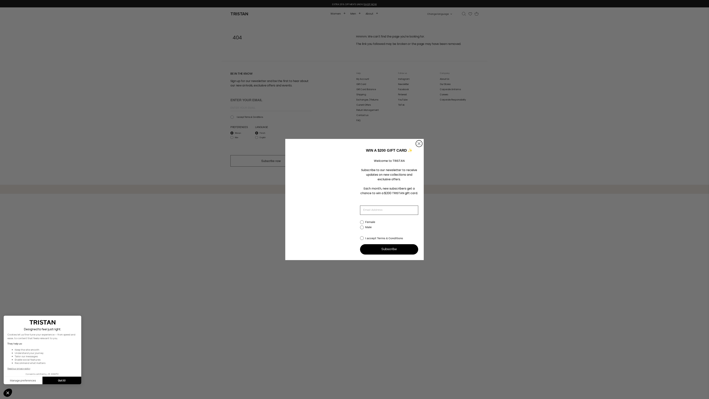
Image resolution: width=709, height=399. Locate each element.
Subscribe (389, 249)
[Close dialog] (419, 143)
